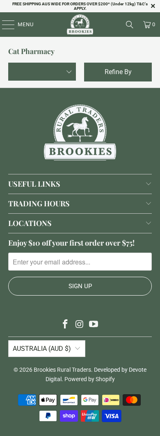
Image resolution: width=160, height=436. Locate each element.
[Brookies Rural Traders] (80, 24)
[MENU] (4, 24)
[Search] (129, 24)
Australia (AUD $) (42, 348)
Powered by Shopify (89, 379)
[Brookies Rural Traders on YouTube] (94, 324)
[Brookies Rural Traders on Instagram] (79, 324)
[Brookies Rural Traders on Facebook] (65, 324)
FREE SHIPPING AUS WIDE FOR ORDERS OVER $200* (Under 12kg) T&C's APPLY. (80, 6)
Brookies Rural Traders (62, 369)
